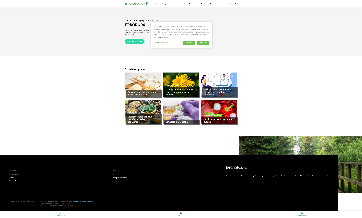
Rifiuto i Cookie (189, 42)
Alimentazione (133, 88)
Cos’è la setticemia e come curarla (218, 120)
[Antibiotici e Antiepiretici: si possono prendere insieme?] (219, 85)
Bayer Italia (116, 175)
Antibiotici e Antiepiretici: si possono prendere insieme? (218, 92)
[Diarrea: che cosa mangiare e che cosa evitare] (143, 85)
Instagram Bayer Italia (120, 178)
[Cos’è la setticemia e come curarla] (219, 112)
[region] (181, 35)
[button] (233, 4)
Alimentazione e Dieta (136, 112)
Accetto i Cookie (203, 42)
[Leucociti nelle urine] (181, 112)
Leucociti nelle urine (177, 121)
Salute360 (78, 202)
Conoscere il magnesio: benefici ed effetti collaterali (140, 119)
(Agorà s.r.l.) (87, 202)
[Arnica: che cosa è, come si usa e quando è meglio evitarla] (181, 85)
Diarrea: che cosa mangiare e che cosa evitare (142, 93)
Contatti (12, 180)
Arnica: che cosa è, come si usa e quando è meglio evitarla (180, 92)
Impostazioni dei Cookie (161, 42)
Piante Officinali (172, 85)
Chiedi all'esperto (210, 85)
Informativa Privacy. (163, 37)
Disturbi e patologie (173, 117)
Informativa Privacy (13, 176)
